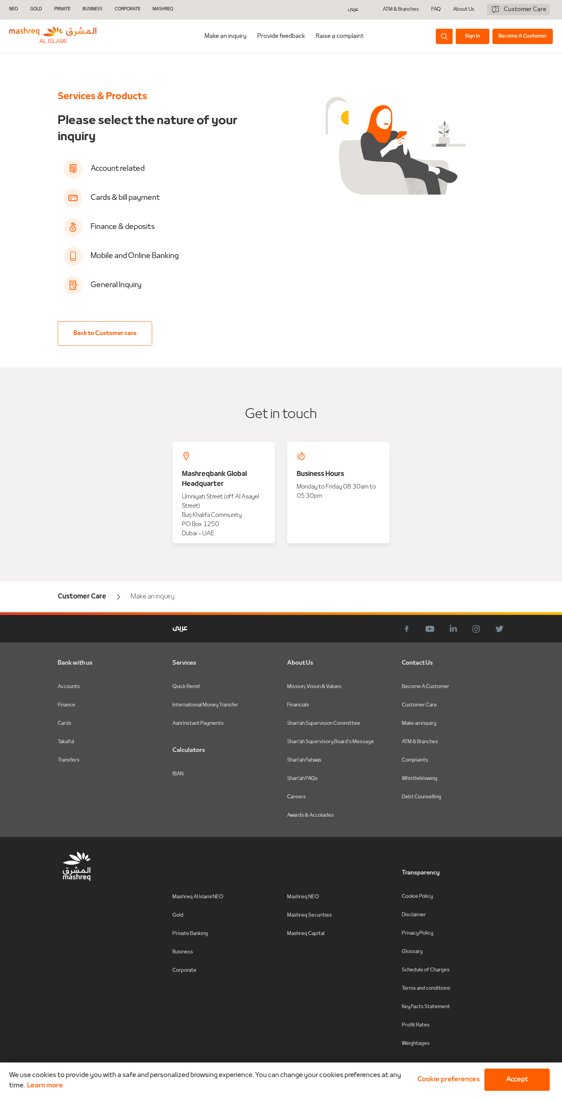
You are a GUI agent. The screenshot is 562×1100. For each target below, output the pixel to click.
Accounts (69, 686)
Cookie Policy (417, 896)
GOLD (36, 9)
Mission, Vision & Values (314, 686)
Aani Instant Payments (198, 723)
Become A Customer (425, 686)
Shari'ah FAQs (302, 778)
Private (62, 9)
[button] (447, 1080)
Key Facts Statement (426, 1007)
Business (182, 952)
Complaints (415, 760)
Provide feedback (281, 36)
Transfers (69, 760)
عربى (353, 10)
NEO (13, 9)
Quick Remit (186, 686)
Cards (64, 723)
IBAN (178, 774)
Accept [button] (517, 1079)
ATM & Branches (401, 10)
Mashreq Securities (309, 915)
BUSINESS (92, 9)
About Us (463, 10)
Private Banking (190, 933)
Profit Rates (416, 1025)
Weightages (416, 1043)
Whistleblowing (419, 778)
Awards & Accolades (310, 815)
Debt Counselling (421, 797)
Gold (178, 915)
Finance (66, 705)
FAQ (436, 10)
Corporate (184, 970)
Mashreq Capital (306, 933)
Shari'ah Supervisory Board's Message (330, 742)
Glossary (412, 951)
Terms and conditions (426, 988)
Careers (296, 797)
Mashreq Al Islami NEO (197, 897)
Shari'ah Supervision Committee (323, 723)
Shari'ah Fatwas (304, 760)
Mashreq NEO (303, 897)
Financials (298, 705)
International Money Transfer (205, 705)
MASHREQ (163, 9)
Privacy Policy (417, 933)
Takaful (66, 742)
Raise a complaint (340, 36)
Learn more (45, 1085)
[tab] (226, 36)
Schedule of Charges (426, 970)
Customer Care (419, 705)
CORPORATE (127, 9)
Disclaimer (414, 915)
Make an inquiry (226, 36)
